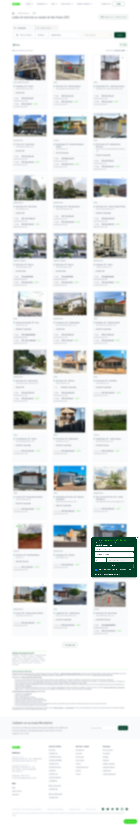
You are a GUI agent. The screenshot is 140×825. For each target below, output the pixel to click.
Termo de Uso (99, 574)
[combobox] (120, 560)
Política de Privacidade (112, 574)
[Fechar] (137, 537)
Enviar (114, 566)
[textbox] (120, 560)
